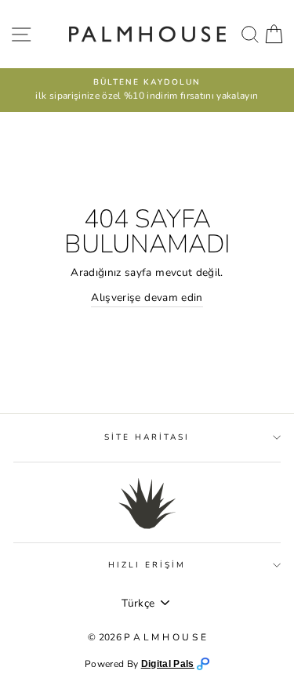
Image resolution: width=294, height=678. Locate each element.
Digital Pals (167, 663)
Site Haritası (147, 437)
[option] (147, 90)
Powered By (113, 664)
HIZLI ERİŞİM (147, 565)
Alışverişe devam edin (146, 297)
